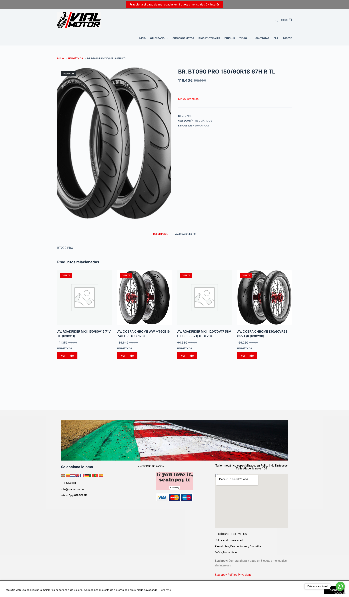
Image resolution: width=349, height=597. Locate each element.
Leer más (165, 589)
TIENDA (243, 38)
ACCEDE (287, 38)
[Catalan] (68, 475)
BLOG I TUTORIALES (209, 38)
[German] (87, 475)
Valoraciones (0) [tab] (185, 234)
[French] (82, 475)
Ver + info (67, 355)
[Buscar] (276, 20)
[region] (174, 588)
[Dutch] (72, 475)
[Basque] (63, 475)
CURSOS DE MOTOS (183, 38)
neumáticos (201, 125)
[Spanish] (101, 475)
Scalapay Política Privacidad (233, 574)
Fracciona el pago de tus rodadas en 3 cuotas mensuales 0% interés (175, 4)
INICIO (142, 38)
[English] (77, 475)
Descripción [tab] (160, 234)
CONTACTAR (262, 38)
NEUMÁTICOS (203, 120)
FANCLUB (229, 38)
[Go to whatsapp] (340, 586)
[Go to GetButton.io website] (340, 593)
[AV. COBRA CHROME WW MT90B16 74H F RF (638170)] (144, 297)
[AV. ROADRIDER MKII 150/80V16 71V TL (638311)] (84, 297)
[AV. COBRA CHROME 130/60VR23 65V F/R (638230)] (264, 297)
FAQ (276, 38)
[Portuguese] (96, 475)
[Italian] (91, 475)
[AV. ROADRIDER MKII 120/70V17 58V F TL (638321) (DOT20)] (204, 297)
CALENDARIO (157, 38)
